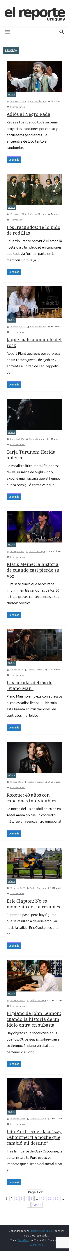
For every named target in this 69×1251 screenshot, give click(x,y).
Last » (36, 1205)
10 (43, 1198)
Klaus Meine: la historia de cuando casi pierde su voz (33, 570)
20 (50, 1198)
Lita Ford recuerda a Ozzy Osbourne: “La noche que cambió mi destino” (34, 1137)
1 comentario (17, 219)
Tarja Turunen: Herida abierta (31, 455)
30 (57, 1198)
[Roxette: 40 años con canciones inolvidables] (34, 757)
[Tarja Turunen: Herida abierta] (34, 414)
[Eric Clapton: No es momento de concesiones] (34, 863)
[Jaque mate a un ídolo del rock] (34, 302)
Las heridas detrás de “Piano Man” (29, 685)
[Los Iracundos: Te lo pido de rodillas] (34, 189)
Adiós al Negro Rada (28, 114)
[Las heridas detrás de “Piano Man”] (34, 645)
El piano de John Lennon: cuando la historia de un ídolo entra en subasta (34, 1019)
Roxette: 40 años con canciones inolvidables (31, 798)
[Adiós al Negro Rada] (34, 76)
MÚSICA (11, 95)
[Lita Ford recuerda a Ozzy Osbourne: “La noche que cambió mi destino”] (34, 1094)
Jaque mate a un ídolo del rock (34, 342)
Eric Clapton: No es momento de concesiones (33, 904)
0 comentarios (17, 107)
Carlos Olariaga (38, 101)
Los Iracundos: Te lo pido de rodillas (33, 230)
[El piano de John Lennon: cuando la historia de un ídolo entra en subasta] (34, 976)
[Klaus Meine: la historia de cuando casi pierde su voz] (34, 527)
